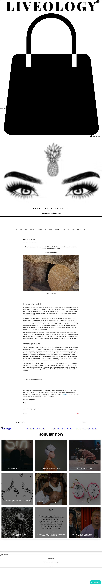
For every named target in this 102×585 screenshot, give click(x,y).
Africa (21, 229)
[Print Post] (38, 409)
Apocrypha (32, 229)
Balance (63, 229)
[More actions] (78, 239)
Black (73, 229)
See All (84, 422)
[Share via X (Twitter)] (27, 409)
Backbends (57, 229)
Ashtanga (50, 229)
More (78, 229)
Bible (69, 229)
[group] (51, 429)
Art (45, 229)
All (16, 229)
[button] (84, 229)
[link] (51, 74)
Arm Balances (39, 229)
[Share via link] (35, 409)
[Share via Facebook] (24, 409)
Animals (26, 229)
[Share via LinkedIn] (31, 409)
